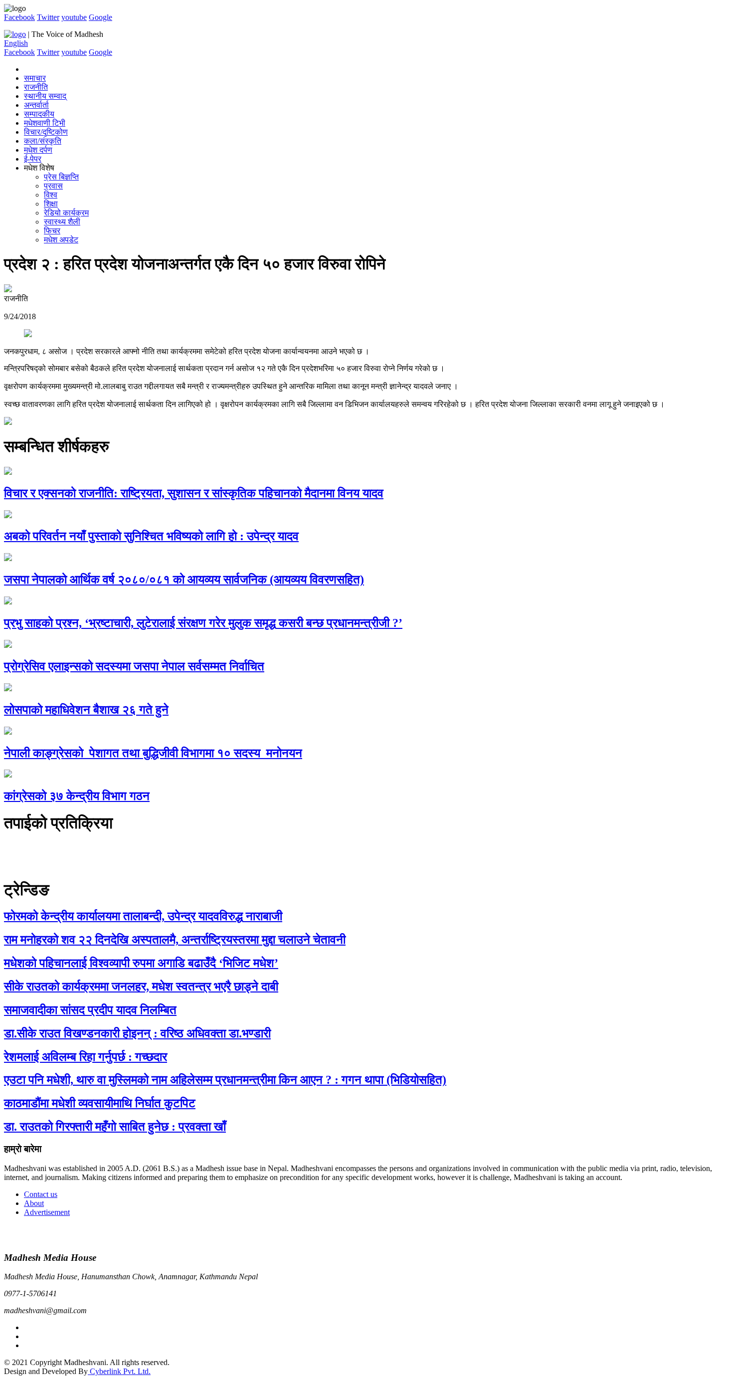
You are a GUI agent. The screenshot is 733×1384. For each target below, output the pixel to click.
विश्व (50, 195)
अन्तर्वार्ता (36, 105)
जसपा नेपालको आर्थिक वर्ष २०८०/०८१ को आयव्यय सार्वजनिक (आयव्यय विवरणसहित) (184, 579)
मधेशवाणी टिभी (44, 123)
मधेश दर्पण (38, 150)
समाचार (35, 78)
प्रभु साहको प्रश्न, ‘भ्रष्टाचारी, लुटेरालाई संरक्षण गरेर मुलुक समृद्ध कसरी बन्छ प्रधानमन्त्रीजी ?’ (203, 622)
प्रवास (53, 186)
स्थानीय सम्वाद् (45, 96)
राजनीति (36, 87)
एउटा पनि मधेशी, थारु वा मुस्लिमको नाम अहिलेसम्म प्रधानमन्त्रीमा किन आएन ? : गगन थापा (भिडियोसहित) (225, 1079)
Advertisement (47, 1212)
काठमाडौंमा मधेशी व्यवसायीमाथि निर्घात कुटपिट (99, 1103)
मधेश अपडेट (61, 239)
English (16, 43)
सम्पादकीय (39, 114)
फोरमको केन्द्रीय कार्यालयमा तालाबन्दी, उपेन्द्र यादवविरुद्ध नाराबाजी (143, 916)
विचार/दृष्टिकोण (46, 132)
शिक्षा (51, 203)
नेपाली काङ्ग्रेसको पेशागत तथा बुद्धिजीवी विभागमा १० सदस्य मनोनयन (153, 753)
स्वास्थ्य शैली (62, 221)
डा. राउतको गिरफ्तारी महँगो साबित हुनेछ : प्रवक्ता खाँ (115, 1126)
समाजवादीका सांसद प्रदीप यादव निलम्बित (90, 1009)
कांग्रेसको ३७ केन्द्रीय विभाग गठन (77, 796)
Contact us (40, 1194)
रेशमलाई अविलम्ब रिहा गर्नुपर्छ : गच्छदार (85, 1056)
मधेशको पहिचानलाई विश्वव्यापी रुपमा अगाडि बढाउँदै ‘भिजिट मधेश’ (141, 963)
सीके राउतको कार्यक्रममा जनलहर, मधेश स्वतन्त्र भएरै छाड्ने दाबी (141, 986)
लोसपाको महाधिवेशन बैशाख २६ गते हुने (86, 709)
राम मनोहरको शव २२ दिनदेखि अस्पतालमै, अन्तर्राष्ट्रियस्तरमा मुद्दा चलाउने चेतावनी (175, 939)
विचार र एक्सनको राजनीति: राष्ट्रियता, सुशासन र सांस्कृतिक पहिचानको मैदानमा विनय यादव (193, 493)
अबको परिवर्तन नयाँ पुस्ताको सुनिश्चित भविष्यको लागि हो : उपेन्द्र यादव (151, 536)
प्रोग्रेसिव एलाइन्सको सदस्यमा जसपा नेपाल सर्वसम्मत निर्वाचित (134, 666)
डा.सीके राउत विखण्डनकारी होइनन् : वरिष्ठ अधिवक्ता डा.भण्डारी (137, 1033)
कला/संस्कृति (42, 141)
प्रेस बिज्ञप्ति (61, 177)
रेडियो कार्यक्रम (66, 212)
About (34, 1203)
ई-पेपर (32, 159)
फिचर (52, 230)
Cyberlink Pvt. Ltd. (119, 1371)
